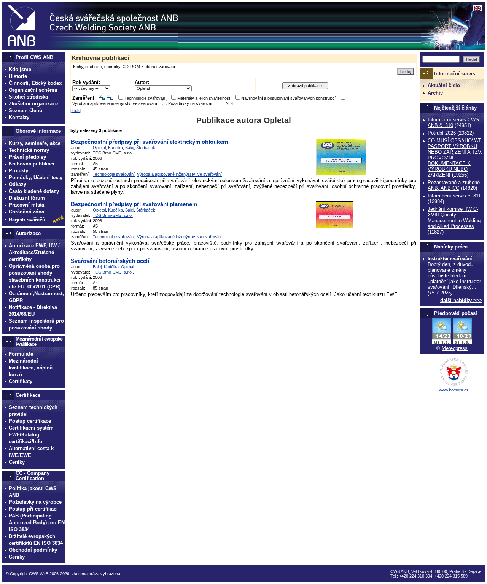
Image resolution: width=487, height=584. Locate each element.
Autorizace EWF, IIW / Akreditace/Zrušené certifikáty (34, 252)
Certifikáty (20, 381)
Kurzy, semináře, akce (34, 143)
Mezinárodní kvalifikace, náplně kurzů (31, 367)
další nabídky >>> (461, 300)
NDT (230, 103)
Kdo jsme (20, 69)
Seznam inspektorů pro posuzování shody (36, 324)
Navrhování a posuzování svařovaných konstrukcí (288, 98)
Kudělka (115, 147)
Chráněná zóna (26, 212)
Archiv (435, 93)
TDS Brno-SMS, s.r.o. (113, 215)
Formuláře (21, 354)
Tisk (76, 110)
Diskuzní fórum (27, 198)
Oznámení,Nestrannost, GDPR (36, 297)
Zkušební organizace (33, 104)
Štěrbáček (145, 147)
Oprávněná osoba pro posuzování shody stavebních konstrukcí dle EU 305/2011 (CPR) (34, 276)
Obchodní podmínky (33, 550)
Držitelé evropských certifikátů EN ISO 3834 (36, 539)
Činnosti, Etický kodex (35, 83)
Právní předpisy (27, 157)
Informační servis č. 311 (454, 196)
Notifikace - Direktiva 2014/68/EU (33, 310)
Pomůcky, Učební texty (35, 177)
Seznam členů (25, 110)
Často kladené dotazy (34, 191)
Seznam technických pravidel (33, 410)
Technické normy (29, 150)
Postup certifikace (30, 421)
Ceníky (17, 462)
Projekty (18, 170)
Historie (18, 76)
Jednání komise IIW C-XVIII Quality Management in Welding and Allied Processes (454, 217)
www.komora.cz (454, 390)
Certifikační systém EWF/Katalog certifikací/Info (31, 434)
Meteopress (455, 348)
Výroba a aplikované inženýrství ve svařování (114, 103)
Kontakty (19, 117)
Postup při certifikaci (33, 509)
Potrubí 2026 (442, 133)
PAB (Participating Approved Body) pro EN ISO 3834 (37, 522)
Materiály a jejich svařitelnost (203, 98)
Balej (129, 147)
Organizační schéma (33, 90)
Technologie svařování (145, 98)
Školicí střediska (28, 97)
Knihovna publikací (31, 164)
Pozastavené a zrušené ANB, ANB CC (454, 185)
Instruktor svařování (450, 258)
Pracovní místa (26, 205)
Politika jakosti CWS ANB (33, 491)
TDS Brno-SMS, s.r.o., (113, 272)
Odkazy (17, 184)
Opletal (99, 147)
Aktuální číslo (444, 85)
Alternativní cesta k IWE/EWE (31, 452)
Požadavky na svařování (191, 103)
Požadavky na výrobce (35, 502)
